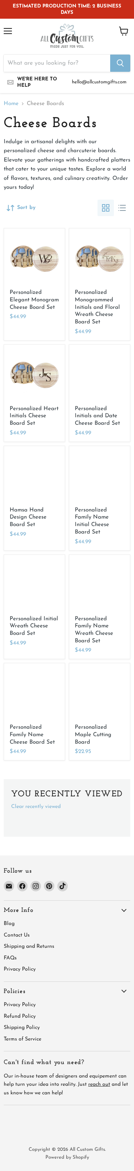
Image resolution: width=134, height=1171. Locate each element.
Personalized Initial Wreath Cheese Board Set (34, 626)
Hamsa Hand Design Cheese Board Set (28, 517)
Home (11, 104)
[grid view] (106, 208)
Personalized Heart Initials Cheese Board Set (34, 416)
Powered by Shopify (67, 1157)
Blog (9, 923)
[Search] (120, 63)
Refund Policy (20, 1016)
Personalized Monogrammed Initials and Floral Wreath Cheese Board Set (97, 307)
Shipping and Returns (29, 946)
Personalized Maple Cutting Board (93, 735)
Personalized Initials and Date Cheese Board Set (97, 416)
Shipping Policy (22, 1027)
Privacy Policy (20, 969)
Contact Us (17, 935)
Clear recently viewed (36, 806)
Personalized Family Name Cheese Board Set (32, 735)
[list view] (122, 208)
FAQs (10, 958)
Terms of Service (22, 1039)
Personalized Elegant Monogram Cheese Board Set (34, 300)
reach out (99, 1084)
